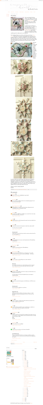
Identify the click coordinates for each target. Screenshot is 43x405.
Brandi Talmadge (15, 251)
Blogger (31, 403)
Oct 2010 (25, 363)
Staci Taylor (14, 199)
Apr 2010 (25, 392)
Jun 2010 (25, 389)
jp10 (13, 305)
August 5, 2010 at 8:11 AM (16, 283)
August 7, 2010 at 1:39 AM (16, 302)
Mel (12, 328)
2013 (24, 355)
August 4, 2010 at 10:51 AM (16, 242)
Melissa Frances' (31, 20)
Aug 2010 (25, 366)
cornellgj (13, 212)
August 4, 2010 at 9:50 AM (16, 235)
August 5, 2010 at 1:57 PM (16, 288)
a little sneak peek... (27, 373)
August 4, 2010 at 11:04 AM (16, 248)
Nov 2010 (25, 362)
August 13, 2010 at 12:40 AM (16, 325)
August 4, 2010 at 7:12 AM (16, 229)
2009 (24, 398)
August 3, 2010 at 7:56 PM (16, 209)
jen (12, 238)
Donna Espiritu (14, 245)
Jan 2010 (25, 396)
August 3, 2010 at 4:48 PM (16, 196)
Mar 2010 (25, 393)
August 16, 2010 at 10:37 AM (16, 330)
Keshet (13, 279)
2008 (24, 399)
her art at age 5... (26, 382)
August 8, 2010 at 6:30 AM (16, 319)
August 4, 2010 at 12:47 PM (16, 267)
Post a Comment (14, 340)
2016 (24, 351)
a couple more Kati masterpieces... (29, 381)
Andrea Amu (14, 270)
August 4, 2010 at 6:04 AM (16, 221)
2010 (24, 359)
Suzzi (13, 299)
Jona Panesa (14, 322)
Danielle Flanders (15, 312)
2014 (24, 354)
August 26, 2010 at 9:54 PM (16, 338)
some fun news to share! (27, 383)
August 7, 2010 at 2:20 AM (16, 309)
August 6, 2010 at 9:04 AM (16, 296)
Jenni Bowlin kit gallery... (27, 386)
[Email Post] (28, 189)
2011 (24, 358)
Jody (13, 258)
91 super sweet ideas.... (27, 372)
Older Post (35, 342)
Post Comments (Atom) (18, 343)
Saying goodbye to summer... (28, 367)
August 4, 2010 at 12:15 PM (16, 255)
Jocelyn (13, 224)
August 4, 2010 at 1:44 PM (16, 276)
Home (24, 342)
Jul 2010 (25, 388)
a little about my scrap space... (28, 378)
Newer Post (12, 342)
